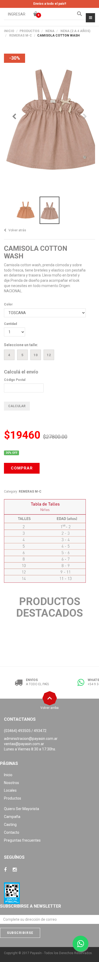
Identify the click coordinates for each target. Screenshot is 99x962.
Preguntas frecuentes (22, 840)
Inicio (9, 31)
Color (8, 304)
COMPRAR (22, 468)
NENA (49, 31)
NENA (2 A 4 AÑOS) (75, 31)
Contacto (11, 832)
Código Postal (14, 380)
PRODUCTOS (29, 31)
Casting (10, 824)
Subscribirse (20, 933)
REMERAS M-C (20, 35)
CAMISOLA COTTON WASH (35, 252)
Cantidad (10, 324)
